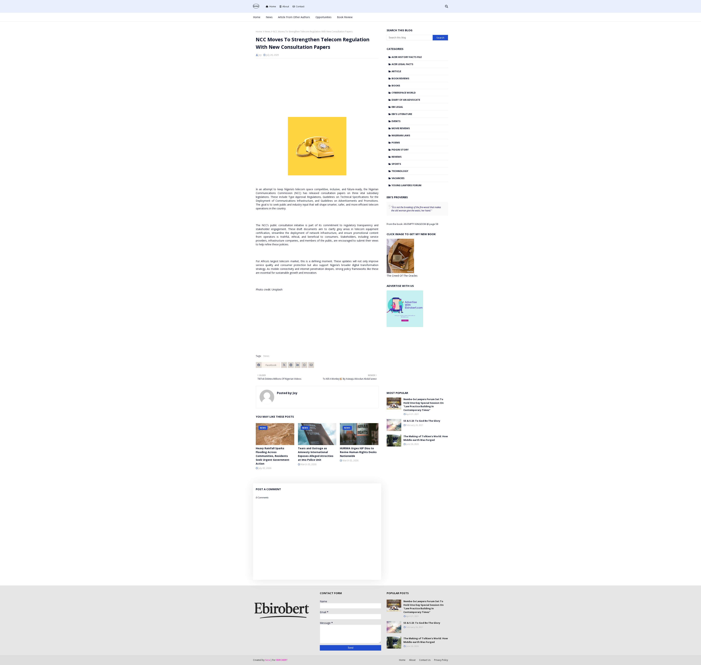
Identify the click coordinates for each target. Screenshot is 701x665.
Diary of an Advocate (406, 99)
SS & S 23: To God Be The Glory (421, 420)
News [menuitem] (269, 17)
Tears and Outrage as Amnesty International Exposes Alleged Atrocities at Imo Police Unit (315, 453)
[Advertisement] (317, 87)
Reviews (397, 156)
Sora (267, 660)
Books (396, 85)
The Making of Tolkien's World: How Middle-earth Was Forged (425, 438)
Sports (396, 164)
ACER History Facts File (407, 57)
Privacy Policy (441, 660)
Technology (400, 171)
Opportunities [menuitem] (323, 17)
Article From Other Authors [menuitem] (294, 17)
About (285, 6)
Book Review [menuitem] (345, 17)
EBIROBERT (282, 660)
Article (396, 71)
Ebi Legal (397, 107)
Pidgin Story (400, 149)
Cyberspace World (404, 92)
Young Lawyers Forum (406, 185)
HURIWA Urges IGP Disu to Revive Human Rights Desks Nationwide (358, 452)
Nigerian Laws (401, 135)
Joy (260, 54)
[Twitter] (284, 365)
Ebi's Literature (402, 114)
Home (272, 6)
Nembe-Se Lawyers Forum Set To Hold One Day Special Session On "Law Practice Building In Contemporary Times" (423, 405)
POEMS (396, 142)
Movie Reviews (401, 128)
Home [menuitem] (256, 17)
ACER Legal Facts (402, 64)
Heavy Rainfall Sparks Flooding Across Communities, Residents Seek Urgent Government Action (272, 455)
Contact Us (424, 660)
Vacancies (398, 178)
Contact (300, 6)
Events (396, 121)
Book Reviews (400, 78)
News (267, 31)
